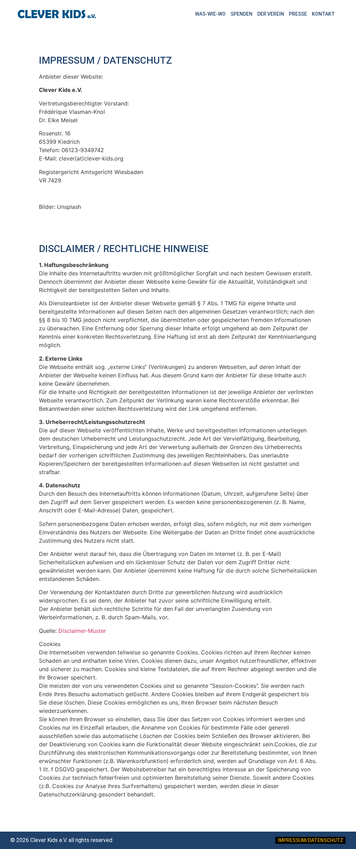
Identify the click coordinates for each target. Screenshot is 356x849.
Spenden (241, 14)
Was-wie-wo (210, 14)
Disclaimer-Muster (82, 630)
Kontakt (323, 14)
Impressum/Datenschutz (310, 840)
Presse (298, 14)
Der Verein (270, 14)
